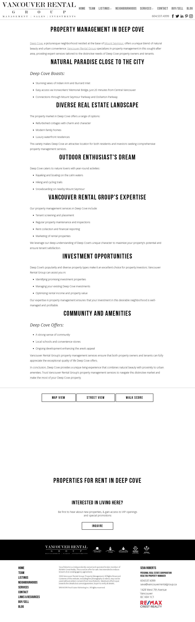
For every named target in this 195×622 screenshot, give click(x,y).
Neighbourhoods (126, 8)
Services (23, 587)
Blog (190, 8)
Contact (162, 8)
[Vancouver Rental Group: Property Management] (39, 9)
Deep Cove (36, 43)
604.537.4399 (160, 16)
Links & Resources (29, 597)
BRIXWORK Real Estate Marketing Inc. (74, 587)
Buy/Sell (177, 8)
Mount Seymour (113, 43)
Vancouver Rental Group (81, 48)
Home (82, 8)
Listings (23, 578)
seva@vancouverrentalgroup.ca (158, 584)
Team (92, 8)
